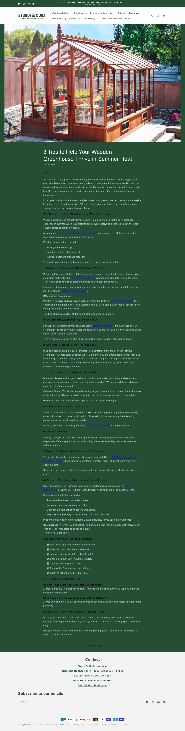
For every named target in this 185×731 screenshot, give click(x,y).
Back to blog (94, 645)
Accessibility (124, 724)
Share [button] (49, 172)
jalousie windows (102, 326)
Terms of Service (93, 724)
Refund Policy (65, 724)
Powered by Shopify (50, 725)
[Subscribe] (64, 702)
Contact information (109, 724)
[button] (61, 13)
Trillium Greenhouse (122, 301)
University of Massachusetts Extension (77, 233)
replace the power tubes (74, 291)
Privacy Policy (78, 724)
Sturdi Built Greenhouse (33, 725)
